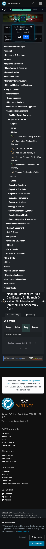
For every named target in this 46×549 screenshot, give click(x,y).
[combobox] (9, 38)
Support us (6, 436)
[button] (11, 3)
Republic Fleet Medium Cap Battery (25, 166)
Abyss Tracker (8, 455)
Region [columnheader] (8, 327)
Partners (5, 433)
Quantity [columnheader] (35, 327)
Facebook (8, 494)
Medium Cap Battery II (25, 153)
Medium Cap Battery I (24, 148)
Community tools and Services (15, 484)
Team (4, 439)
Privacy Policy (23, 531)
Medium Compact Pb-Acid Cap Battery (26, 158)
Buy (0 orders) (29, 315)
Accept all (38, 543)
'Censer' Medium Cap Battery (28, 137)
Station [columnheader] (17, 327)
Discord (7, 497)
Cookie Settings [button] (8, 445)
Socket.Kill (6, 481)
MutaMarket (7, 478)
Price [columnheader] (26, 327)
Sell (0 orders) (13, 315)
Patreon (8, 500)
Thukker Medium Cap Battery (28, 172)
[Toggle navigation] (40, 3)
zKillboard (6, 472)
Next (26, 37)
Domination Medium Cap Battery (24, 142)
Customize (38, 537)
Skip (19, 37)
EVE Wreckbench (9, 462)
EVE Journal (7, 459)
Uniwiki (5, 475)
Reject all (22, 537)
